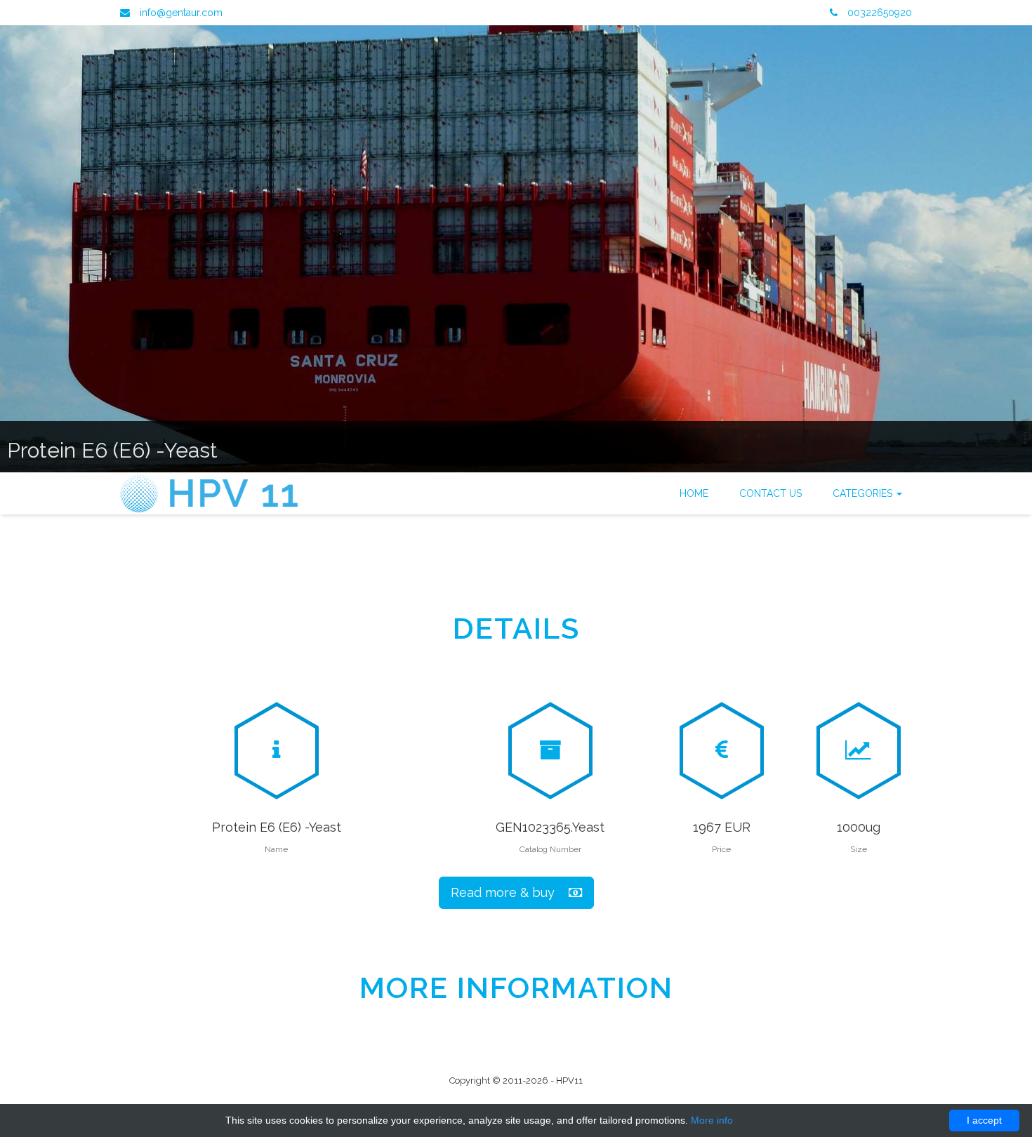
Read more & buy (510, 892)
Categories (864, 493)
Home (694, 493)
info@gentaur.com (181, 12)
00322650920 (878, 12)
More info (712, 1120)
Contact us (770, 493)
